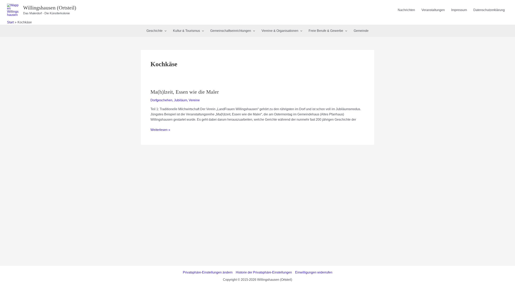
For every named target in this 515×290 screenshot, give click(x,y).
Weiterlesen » (160, 130)
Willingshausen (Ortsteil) (49, 8)
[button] (165, 31)
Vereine (194, 100)
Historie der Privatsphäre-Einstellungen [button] (264, 272)
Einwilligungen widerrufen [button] (313, 272)
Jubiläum (180, 100)
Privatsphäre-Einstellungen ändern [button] (208, 272)
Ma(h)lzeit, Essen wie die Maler (184, 92)
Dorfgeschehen (161, 100)
